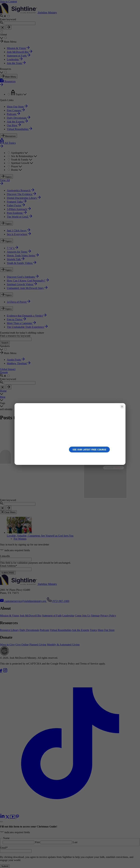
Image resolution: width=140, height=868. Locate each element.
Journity (118, 468)
